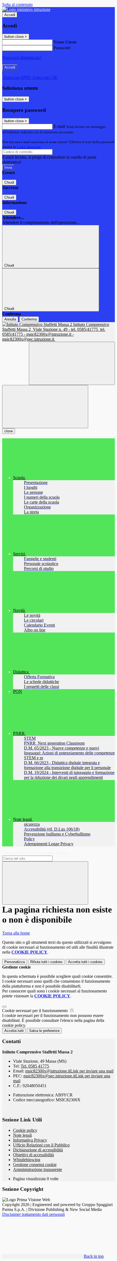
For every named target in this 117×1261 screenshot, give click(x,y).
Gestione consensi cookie (35, 1164)
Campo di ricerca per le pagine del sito (35, 853)
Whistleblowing (26, 1159)
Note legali (22, 1135)
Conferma (29, 319)
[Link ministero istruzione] (26, 9)
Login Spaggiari (29, 147)
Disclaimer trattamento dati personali (33, 1214)
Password (62, 47)
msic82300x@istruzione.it (69, 1071)
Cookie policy (25, 1130)
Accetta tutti (85, 962)
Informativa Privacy (30, 1140)
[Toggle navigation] (45, 406)
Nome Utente (65, 42)
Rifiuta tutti (46, 962)
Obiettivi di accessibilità (33, 1154)
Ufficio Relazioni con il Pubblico (41, 1145)
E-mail (59, 126)
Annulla (10, 319)
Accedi (9, 15)
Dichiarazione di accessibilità (38, 1150)
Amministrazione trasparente (37, 1169)
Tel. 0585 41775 (35, 1066)
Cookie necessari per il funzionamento (35, 1010)
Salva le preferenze (44, 1031)
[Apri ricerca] (72, 363)
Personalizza (14, 962)
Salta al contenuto (17, 4)
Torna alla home (16, 933)
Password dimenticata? (21, 57)
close (8, 431)
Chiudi (9, 182)
